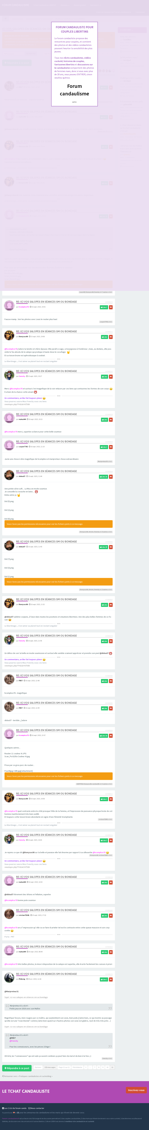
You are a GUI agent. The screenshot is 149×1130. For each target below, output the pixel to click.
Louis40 (82, 292)
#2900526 (109, 835)
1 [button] (85, 1067)
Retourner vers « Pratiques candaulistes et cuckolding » (28, 1076)
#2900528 (109, 877)
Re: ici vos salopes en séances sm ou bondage (46, 301)
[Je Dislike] (111, 307)
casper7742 (104, 322)
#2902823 (109, 947)
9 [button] (102, 1067)
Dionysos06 (90, 292)
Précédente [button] (77, 1067)
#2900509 (109, 730)
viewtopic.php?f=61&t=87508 (17, 404)
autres (105, 292)
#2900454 (109, 442)
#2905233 (109, 974)
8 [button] (98, 1067)
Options (38, 1067)
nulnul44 (22, 419)
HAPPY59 (80, 784)
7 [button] (94, 1067)
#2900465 (109, 542)
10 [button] (107, 1067)
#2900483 (109, 703)
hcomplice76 (24, 307)
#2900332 (109, 371)
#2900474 (109, 636)
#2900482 (109, 676)
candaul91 (95, 784)
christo (91, 532)
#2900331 (109, 332)
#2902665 (109, 910)
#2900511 (109, 794)
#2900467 (109, 599)
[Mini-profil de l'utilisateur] (9, 305)
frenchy (96, 292)
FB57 (21, 680)
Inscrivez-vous (136, 1090)
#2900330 (109, 302)
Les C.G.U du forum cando (15, 1108)
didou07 (22, 476)
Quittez (74, 102)
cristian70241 (103, 819)
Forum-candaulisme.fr (10, 1118)
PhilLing (22, 979)
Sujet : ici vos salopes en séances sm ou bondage (26, 997)
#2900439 (109, 414)
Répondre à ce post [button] (18, 1068)
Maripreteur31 (103, 461)
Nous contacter (37, 1108)
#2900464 (109, 471)
